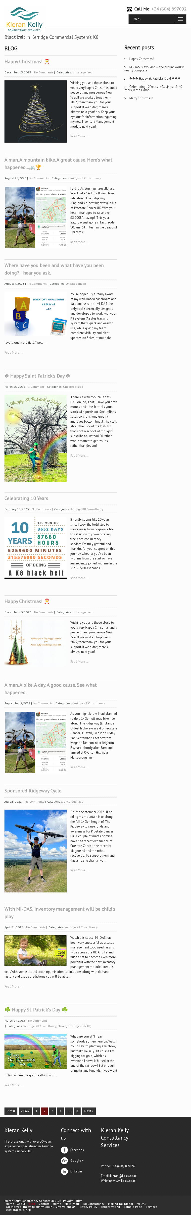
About (21, 1203)
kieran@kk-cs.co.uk (123, 1176)
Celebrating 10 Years (26, 498)
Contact (44, 1203)
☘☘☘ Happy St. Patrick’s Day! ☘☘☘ (155, 78)
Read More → (79, 136)
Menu (137, 19)
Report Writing (110, 1206)
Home (10, 1203)
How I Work (72, 1203)
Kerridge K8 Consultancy (84, 178)
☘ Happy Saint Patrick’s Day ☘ (37, 376)
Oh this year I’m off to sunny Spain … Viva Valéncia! (40, 1206)
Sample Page (133, 1206)
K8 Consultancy (93, 1203)
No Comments (43, 72)
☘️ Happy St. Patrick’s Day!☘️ (36, 1009)
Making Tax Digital (120, 1203)
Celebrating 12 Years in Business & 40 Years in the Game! (153, 88)
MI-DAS (141, 1203)
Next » (88, 1111)
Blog (32, 1203)
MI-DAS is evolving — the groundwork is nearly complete (154, 68)
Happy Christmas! (141, 59)
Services (151, 1206)
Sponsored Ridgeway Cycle (32, 790)
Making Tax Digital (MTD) (74, 1026)
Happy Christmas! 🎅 (27, 61)
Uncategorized (83, 72)
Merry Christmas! (141, 98)
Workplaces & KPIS (19, 1209)
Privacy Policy (72, 1201)
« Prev (25, 1111)
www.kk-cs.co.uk (124, 1181)
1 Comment (36, 386)
